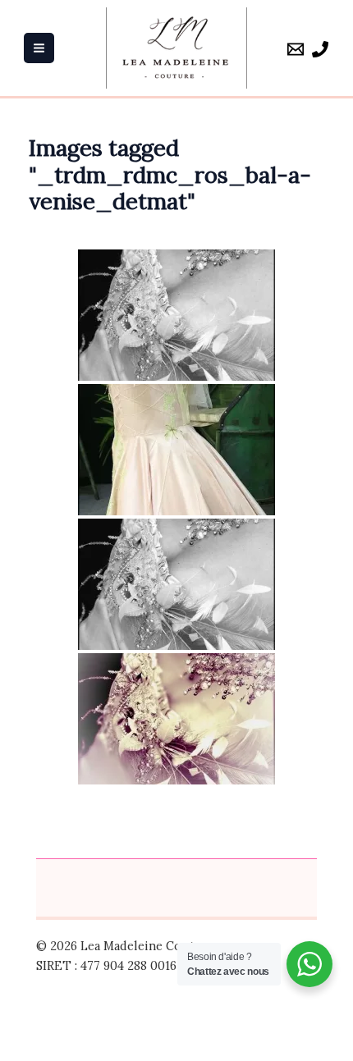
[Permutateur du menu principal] (39, 48)
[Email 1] (295, 49)
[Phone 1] (320, 49)
